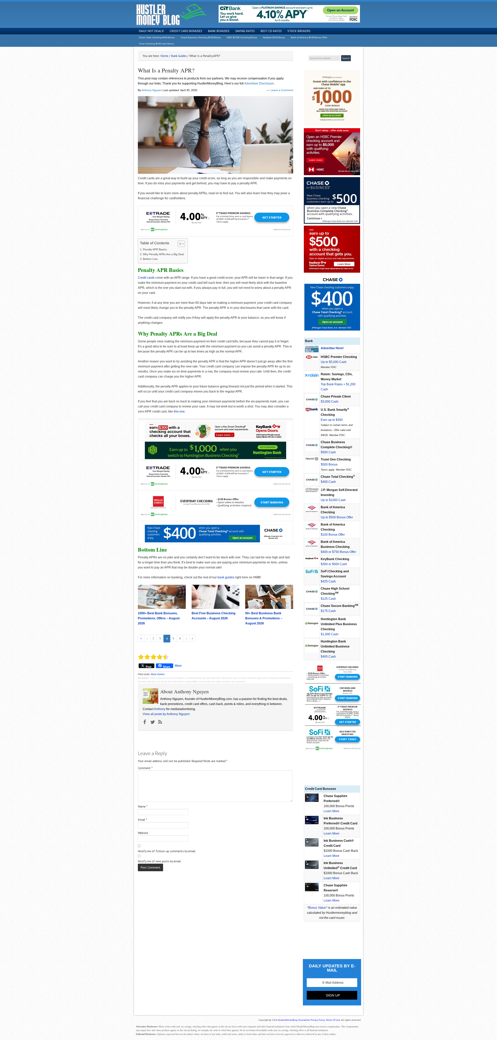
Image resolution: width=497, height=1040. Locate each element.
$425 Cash (328, 581)
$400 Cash (328, 481)
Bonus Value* (317, 907)
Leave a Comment (281, 90)
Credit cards (146, 277)
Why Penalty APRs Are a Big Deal (163, 254)
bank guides (225, 577)
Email (142, 820)
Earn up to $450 (332, 419)
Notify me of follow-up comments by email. (167, 851)
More (178, 665)
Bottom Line (150, 258)
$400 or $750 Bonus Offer (338, 552)
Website (143, 833)
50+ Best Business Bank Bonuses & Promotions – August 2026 (263, 618)
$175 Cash (328, 611)
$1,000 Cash (329, 634)
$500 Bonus (329, 464)
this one (179, 411)
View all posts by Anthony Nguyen (166, 714)
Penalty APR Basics (155, 249)
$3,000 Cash (329, 401)
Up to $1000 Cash (333, 500)
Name (143, 806)
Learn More (331, 811)
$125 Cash (328, 598)
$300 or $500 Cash (334, 564)
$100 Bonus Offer (333, 534)
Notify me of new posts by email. (159, 861)
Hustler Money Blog (171, 14)
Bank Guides (158, 674)
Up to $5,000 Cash (334, 362)
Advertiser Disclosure (259, 83)
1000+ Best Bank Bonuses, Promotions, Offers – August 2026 (159, 618)
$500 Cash (328, 452)
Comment (145, 768)
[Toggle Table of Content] (179, 243)
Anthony (159, 709)
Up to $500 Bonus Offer (337, 517)
